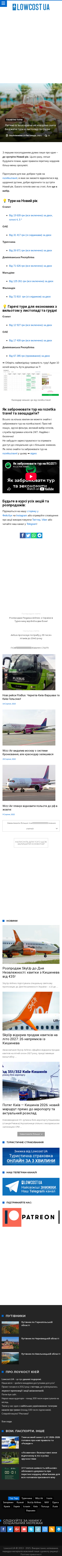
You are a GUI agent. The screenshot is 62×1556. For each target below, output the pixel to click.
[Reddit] (38, 1529)
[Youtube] (24, 1529)
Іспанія (26, 1506)
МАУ (46, 1502)
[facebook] (22, 535)
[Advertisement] (31, 46)
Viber (44, 519)
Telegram (32, 524)
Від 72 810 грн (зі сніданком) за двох (30, 296)
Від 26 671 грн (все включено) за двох (30, 250)
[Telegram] (59, 1529)
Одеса (55, 1502)
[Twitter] (10, 1529)
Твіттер (36, 519)
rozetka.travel (9, 178)
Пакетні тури (22, 89)
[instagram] (45, 1529)
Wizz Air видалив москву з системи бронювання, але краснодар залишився (27, 752)
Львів (55, 1506)
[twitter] (28, 535)
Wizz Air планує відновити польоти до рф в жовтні (29, 807)
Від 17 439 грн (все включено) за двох (30, 340)
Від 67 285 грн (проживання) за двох (29, 355)
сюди (9, 1421)
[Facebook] (3, 1529)
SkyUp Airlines (34, 1502)
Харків (16, 1506)
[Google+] (17, 1529)
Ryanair (20, 1502)
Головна (8, 89)
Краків (7, 1506)
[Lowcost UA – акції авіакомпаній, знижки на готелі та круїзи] (31, 3)
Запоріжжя (8, 1502)
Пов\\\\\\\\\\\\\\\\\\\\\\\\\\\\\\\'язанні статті (30, 647)
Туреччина (26, 1498)
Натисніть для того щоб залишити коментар (31, 842)
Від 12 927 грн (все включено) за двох (30, 325)
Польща (45, 1506)
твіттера (35, 1386)
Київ (35, 1506)
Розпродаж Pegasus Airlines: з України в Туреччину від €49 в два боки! (31, 617)
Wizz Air (39, 1498)
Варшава (30, 1510)
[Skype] (31, 1529)
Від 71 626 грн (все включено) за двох (30, 265)
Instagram (21, 515)
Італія (49, 1498)
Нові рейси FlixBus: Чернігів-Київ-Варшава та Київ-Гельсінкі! (31, 697)
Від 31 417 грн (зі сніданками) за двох (30, 235)
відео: (33, 453)
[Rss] (52, 1529)
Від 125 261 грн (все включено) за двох (31, 281)
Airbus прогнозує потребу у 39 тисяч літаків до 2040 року (31, 635)
